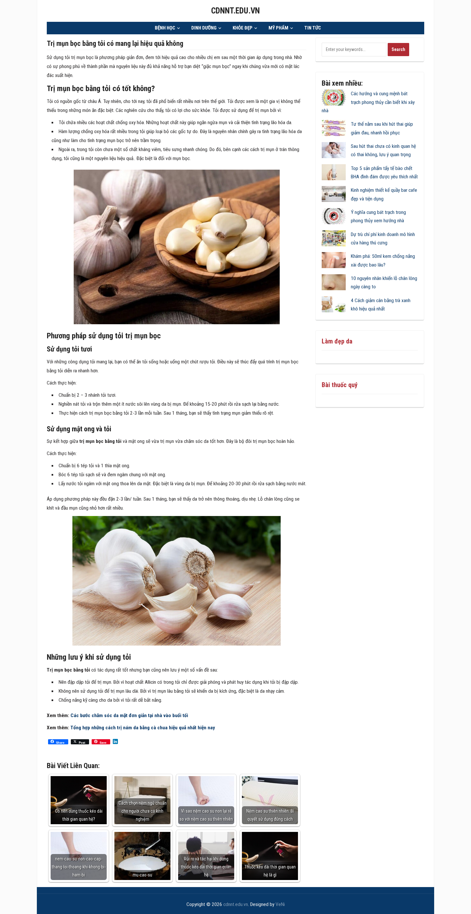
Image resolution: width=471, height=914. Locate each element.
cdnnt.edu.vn (235, 10)
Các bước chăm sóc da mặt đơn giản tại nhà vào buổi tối (129, 715)
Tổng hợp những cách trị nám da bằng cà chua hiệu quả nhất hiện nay (142, 728)
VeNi (280, 904)
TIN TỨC (312, 28)
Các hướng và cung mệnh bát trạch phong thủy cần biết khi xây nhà (368, 102)
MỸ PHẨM (278, 28)
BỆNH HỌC (165, 28)
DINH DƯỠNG (204, 28)
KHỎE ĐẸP (242, 28)
